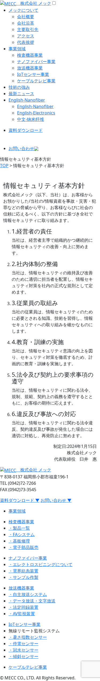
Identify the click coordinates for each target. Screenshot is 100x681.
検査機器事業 (30, 55)
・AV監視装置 (22, 614)
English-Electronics (36, 113)
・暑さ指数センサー (28, 637)
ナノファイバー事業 (36, 61)
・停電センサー (23, 644)
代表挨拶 (25, 42)
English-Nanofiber (27, 100)
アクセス (25, 36)
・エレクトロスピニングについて (41, 564)
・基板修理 (19, 541)
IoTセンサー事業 (33, 74)
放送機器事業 (30, 68)
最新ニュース (21, 94)
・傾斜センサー (23, 656)
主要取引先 (27, 29)
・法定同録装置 (23, 607)
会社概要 (25, 17)
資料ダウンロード (26, 130)
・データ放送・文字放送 (32, 601)
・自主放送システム (28, 594)
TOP (4, 165)
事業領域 (17, 49)
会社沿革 (25, 23)
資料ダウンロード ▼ (19, 500)
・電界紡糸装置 (23, 571)
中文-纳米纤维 (30, 119)
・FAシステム (22, 534)
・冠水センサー (23, 650)
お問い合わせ (21, 148)
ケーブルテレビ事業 (36, 81)
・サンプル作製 (23, 577)
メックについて (23, 10)
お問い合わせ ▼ (56, 500)
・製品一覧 (19, 528)
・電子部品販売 (23, 547)
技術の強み (19, 87)
